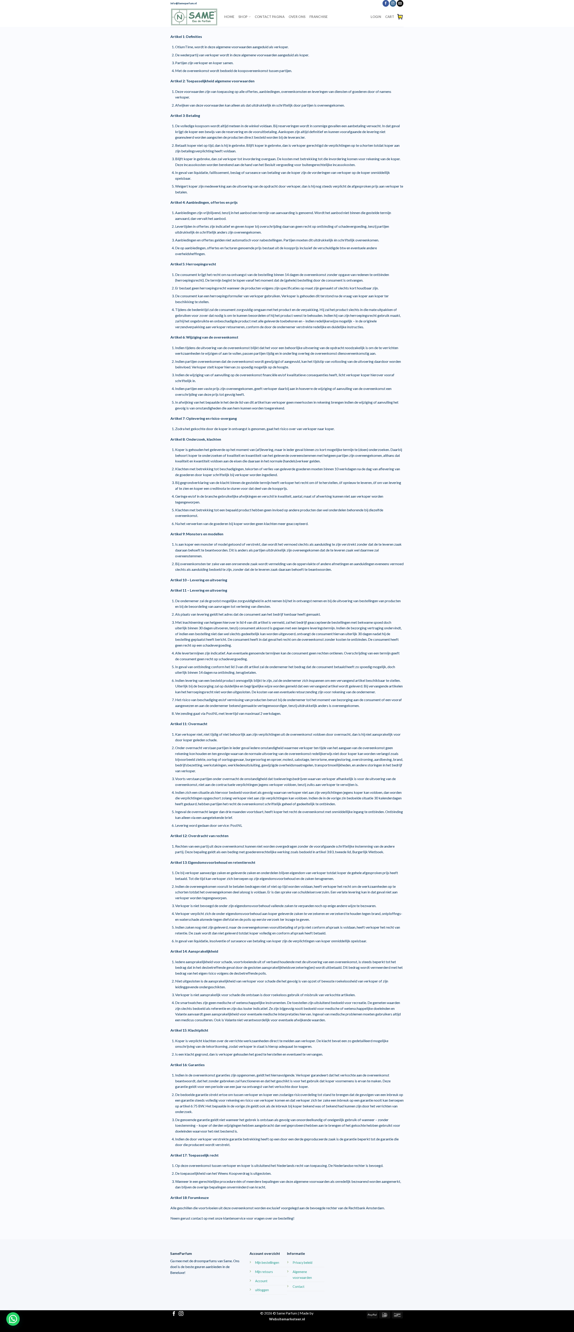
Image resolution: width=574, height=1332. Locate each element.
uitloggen (262, 1290)
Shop (243, 17)
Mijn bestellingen (267, 1262)
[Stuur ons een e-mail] (400, 3)
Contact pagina (270, 17)
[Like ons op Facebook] (386, 3)
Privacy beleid (302, 1262)
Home (229, 17)
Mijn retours (264, 1272)
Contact (298, 1286)
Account (261, 1281)
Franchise (318, 17)
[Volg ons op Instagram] (393, 3)
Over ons (297, 17)
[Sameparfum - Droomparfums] (193, 17)
